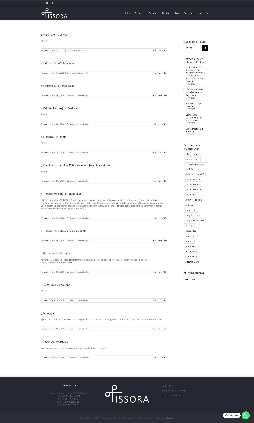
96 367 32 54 (73, 395)
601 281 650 (71, 398)
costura (189, 174)
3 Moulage (47, 313)
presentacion (191, 246)
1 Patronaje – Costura (54, 34)
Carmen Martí (192, 159)
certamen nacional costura (194, 166)
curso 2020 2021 (193, 179)
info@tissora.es (71, 401)
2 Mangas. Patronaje (53, 136)
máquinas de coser (194, 220)
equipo (198, 200)
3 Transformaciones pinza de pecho (63, 230)
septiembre (191, 256)
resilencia (190, 251)
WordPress (170, 418)
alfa (187, 154)
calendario (198, 154)
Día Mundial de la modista (194, 130)
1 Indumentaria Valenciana (57, 63)
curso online (191, 194)
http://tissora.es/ (71, 404)
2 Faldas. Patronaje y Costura (59, 108)
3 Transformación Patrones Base (61, 193)
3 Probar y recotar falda (56, 253)
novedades (190, 230)
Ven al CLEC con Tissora (194, 105)
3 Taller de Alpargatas (54, 341)
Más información (160, 50)
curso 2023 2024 (193, 189)
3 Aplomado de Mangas (56, 284)
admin (46, 50)
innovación (190, 210)
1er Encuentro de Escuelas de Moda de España (194, 92)
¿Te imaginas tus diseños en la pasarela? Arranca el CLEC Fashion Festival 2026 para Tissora (196, 74)
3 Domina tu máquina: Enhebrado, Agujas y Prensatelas (75, 165)
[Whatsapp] (246, 415)
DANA (188, 200)
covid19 (200, 174)
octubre (189, 241)
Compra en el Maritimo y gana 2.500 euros (194, 117)
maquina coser (192, 215)
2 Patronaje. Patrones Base (58, 85)
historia (189, 205)
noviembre (190, 236)
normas (189, 225)
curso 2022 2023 (193, 184)
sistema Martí (192, 262)
